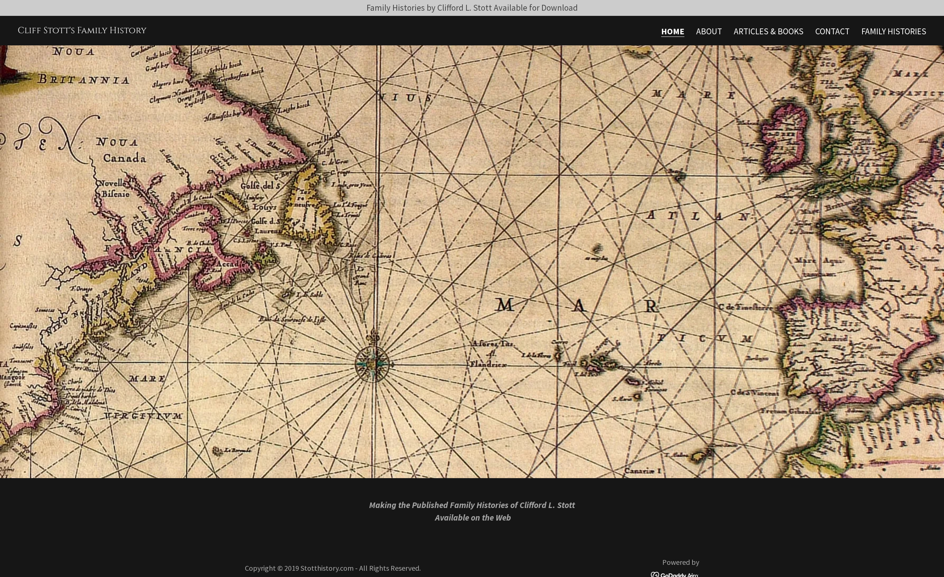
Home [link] (672, 32)
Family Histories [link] (893, 31)
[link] (82, 30)
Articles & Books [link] (769, 31)
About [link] (709, 31)
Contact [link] (832, 31)
